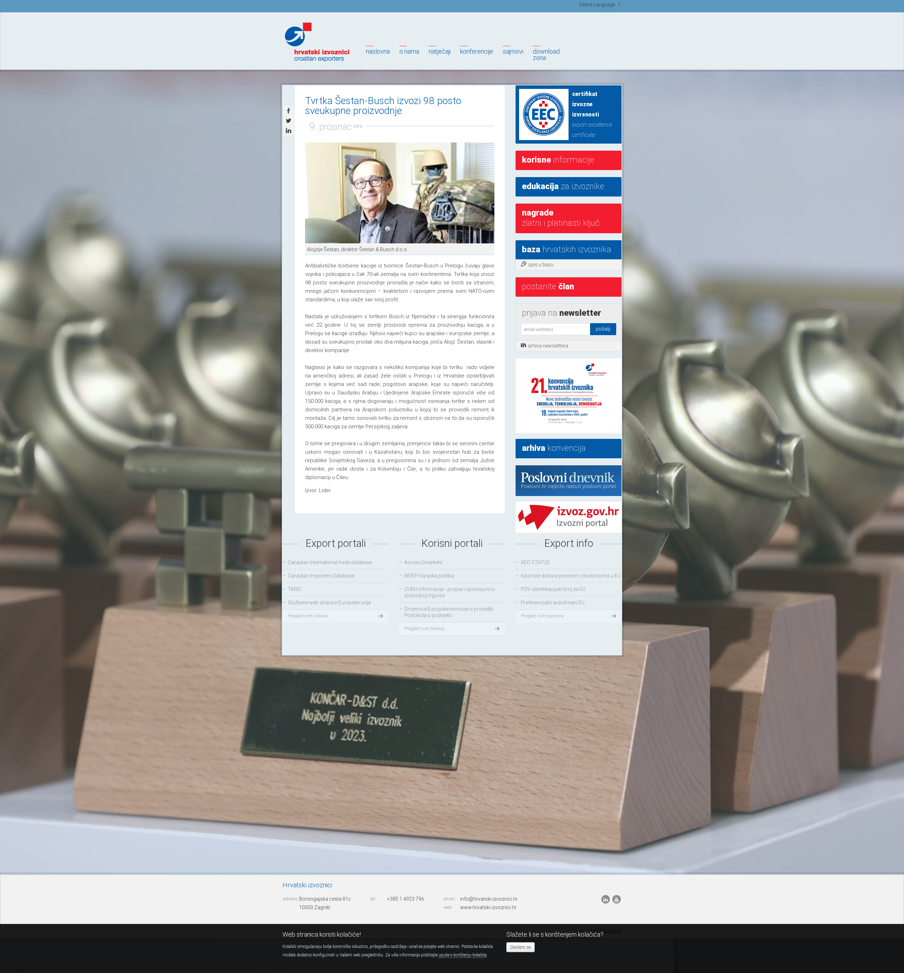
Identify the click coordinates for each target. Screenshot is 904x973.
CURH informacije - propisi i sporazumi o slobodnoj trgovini (449, 592)
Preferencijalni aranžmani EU (552, 602)
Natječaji (440, 51)
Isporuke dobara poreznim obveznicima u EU (570, 576)
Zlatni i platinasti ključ (561, 218)
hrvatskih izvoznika (566, 249)
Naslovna (378, 51)
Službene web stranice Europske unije (329, 602)
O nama (409, 51)
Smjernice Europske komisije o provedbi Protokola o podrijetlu (448, 612)
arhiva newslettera (548, 346)
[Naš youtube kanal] (617, 899)
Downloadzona (546, 54)
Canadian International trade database (330, 562)
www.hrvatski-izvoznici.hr (488, 907)
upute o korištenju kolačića (463, 955)
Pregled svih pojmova (542, 615)
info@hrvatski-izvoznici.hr (489, 899)
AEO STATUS (535, 562)
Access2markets (423, 562)
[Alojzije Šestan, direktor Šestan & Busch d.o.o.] (399, 193)
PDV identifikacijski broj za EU (553, 589)
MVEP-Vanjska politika (429, 576)
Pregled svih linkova (308, 615)
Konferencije (476, 51)
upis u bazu (540, 264)
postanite (548, 286)
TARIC (294, 589)
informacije (558, 160)
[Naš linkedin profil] (606, 899)
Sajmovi (513, 51)
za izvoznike (563, 186)
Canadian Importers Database (321, 576)
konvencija (554, 448)
